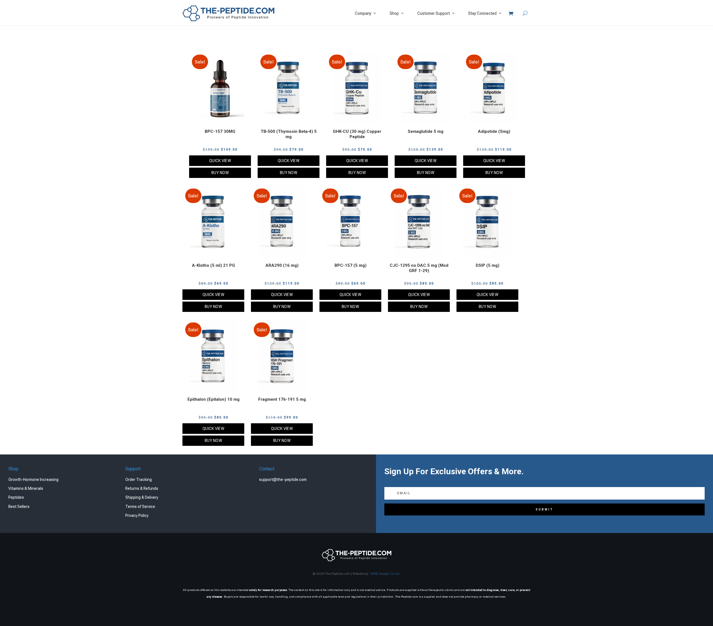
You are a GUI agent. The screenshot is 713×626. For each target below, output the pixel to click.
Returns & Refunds (141, 488)
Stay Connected (482, 13)
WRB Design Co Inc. (385, 574)
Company (363, 13)
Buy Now (220, 172)
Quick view (220, 160)
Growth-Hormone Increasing (33, 479)
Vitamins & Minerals (25, 488)
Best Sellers (19, 506)
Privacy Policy (136, 515)
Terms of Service (140, 506)
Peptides (16, 497)
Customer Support (433, 13)
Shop (394, 13)
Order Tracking (138, 479)
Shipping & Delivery (141, 497)
